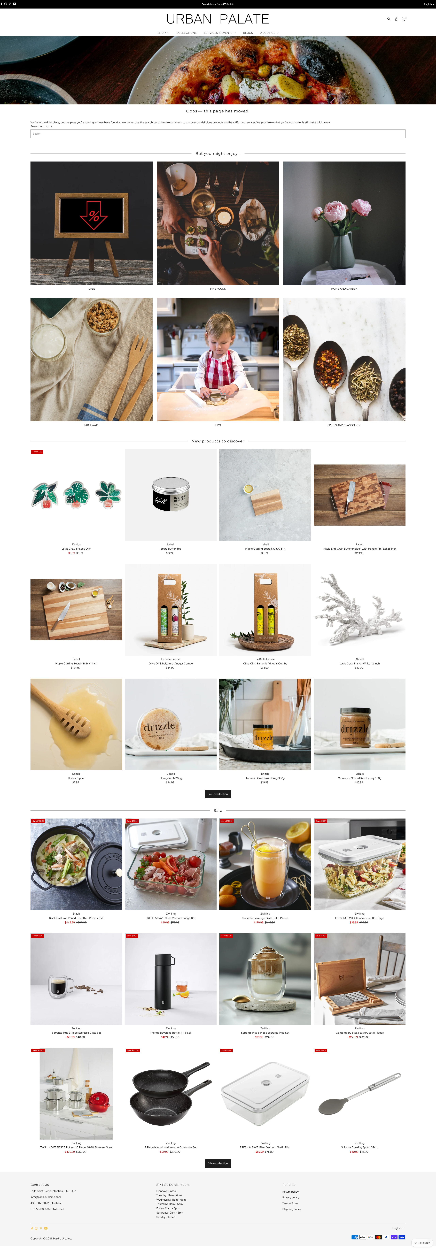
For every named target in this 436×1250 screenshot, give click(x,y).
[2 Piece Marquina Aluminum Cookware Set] (171, 1093)
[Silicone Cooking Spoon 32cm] (359, 1093)
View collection (218, 794)
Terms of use (290, 1203)
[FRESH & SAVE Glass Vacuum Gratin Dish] (265, 1093)
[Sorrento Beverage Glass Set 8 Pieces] (265, 864)
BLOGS (248, 32)
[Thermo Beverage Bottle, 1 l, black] (171, 979)
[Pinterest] (10, 4)
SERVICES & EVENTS (218, 32)
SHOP (162, 32)
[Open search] (388, 19)
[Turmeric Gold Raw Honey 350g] (265, 724)
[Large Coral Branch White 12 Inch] (359, 610)
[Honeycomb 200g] (171, 724)
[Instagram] (6, 4)
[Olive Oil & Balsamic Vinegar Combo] (171, 610)
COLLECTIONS (186, 32)
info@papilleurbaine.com (45, 1197)
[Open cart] (404, 19)
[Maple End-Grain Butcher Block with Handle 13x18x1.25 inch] (359, 495)
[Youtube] (14, 4)
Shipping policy (291, 1209)
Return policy (290, 1191)
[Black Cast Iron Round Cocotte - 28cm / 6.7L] (76, 864)
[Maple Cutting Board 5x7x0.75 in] (265, 495)
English (428, 4)
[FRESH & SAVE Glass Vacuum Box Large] (359, 864)
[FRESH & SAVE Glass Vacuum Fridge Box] (171, 864)
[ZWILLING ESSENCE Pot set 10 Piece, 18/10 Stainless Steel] (76, 1093)
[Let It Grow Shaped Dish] (76, 495)
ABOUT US (268, 32)
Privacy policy (290, 1197)
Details (230, 4)
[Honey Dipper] (76, 724)
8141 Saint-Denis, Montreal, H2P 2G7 (53, 1191)
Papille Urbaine (62, 1238)
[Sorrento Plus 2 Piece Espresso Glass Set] (76, 979)
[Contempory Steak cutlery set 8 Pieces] (359, 979)
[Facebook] (1, 4)
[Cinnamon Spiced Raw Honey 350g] (359, 724)
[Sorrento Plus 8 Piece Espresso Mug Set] (265, 979)
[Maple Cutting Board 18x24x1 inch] (76, 610)
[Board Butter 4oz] (171, 495)
